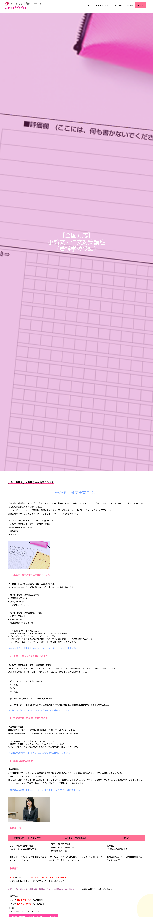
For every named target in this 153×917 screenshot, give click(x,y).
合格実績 (129, 5)
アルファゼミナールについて (98, 5)
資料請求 (141, 5)
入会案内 (118, 5)
